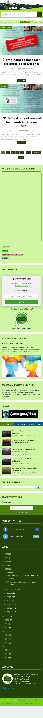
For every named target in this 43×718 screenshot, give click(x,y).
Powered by (16, 328)
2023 (7, 565)
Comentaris (36, 424)
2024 (7, 562)
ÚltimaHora (6, 28)
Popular (21, 424)
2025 (7, 558)
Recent (4, 86)
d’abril (9, 601)
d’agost (10, 593)
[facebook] (16, 512)
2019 (7, 624)
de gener (11, 612)
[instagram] (19, 512)
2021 (7, 616)
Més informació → (9, 688)
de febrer (11, 608)
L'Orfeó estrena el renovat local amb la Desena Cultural (21, 122)
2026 (7, 554)
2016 (7, 635)
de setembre (12, 589)
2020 (7, 620)
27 (29, 153)
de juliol (10, 597)
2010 (7, 658)
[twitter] (23, 512)
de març (10, 604)
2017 (7, 631)
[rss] (26, 512)
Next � (36, 153)
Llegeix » (21, 80)
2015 (7, 639)
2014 (7, 643)
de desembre (12, 572)
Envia (21, 302)
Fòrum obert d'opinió (12, 343)
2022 (7, 569)
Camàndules (20, 22)
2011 (7, 654)
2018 (7, 628)
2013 (7, 646)
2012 (7, 650)
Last (21, 157)
